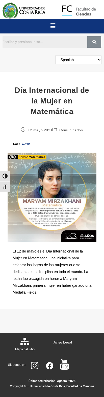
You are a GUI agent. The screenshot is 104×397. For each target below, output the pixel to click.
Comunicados (71, 130)
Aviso (26, 144)
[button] (52, 26)
